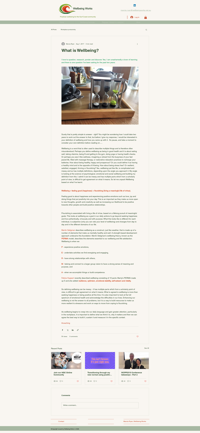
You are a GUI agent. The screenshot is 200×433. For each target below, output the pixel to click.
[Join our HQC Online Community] (66, 360)
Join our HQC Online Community (63, 373)
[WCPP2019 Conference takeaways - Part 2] (134, 360)
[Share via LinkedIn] (73, 330)
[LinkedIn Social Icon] (135, 5)
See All (146, 348)
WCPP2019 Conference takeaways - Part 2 (131, 373)
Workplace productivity (68, 29)
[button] (145, 17)
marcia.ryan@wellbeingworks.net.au (136, 10)
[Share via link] (78, 330)
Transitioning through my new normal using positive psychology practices (99, 373)
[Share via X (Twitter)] (68, 330)
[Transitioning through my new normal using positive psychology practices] (100, 360)
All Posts (54, 29)
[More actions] (137, 44)
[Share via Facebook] (62, 330)
